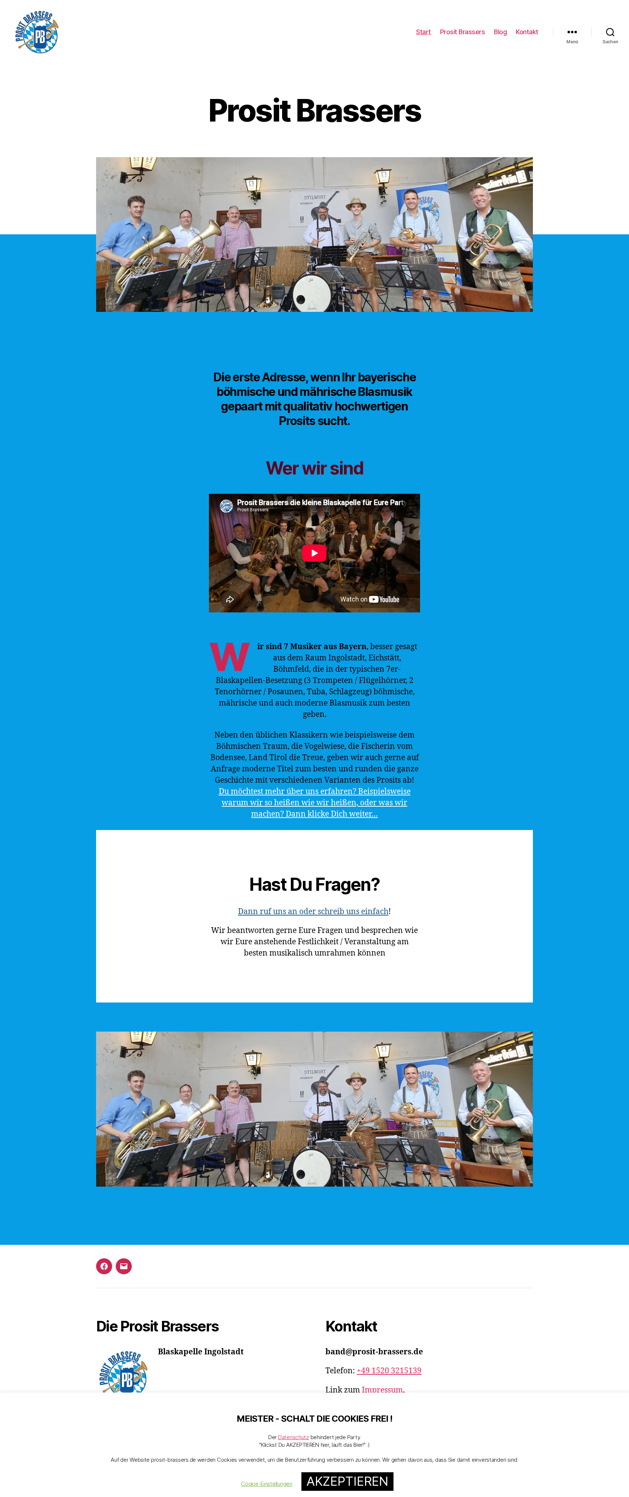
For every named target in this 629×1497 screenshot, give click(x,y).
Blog (500, 32)
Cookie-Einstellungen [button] (266, 1483)
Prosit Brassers (462, 32)
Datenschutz (293, 1437)
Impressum (382, 1390)
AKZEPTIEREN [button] (347, 1481)
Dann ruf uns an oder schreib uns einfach (313, 912)
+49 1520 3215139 (389, 1371)
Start (423, 32)
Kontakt (527, 32)
